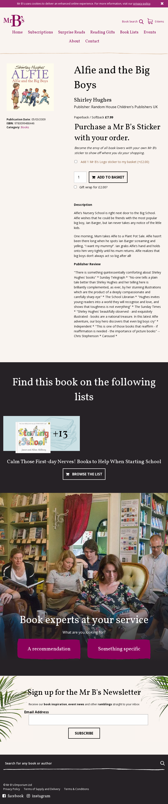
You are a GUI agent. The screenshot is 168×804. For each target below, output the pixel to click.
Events (150, 32)
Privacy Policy (11, 789)
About (74, 41)
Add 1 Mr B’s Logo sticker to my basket (115, 162)
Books (25, 127)
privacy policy (141, 3)
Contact (92, 41)
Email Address (36, 712)
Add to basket (110, 177)
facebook (16, 796)
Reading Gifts (102, 32)
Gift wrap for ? (93, 187)
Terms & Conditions (76, 789)
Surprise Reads (71, 32)
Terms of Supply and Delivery (42, 789)
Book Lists (129, 32)
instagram (41, 796)
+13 (60, 433)
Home (17, 32)
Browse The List (86, 474)
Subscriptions (40, 32)
